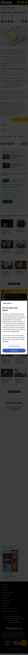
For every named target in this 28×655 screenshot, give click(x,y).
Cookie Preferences (14, 346)
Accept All (14, 351)
